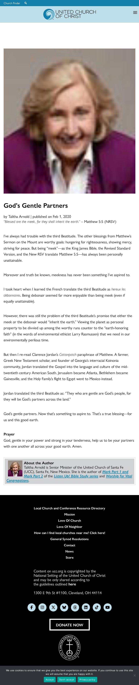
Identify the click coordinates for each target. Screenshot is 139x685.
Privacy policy (87, 679)
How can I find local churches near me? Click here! (69, 533)
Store (69, 557)
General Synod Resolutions (69, 539)
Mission (69, 514)
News (69, 551)
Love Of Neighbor (69, 526)
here (72, 583)
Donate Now (69, 624)
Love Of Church (69, 520)
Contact (69, 545)
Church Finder (12, 3)
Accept (50, 679)
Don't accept (66, 679)
